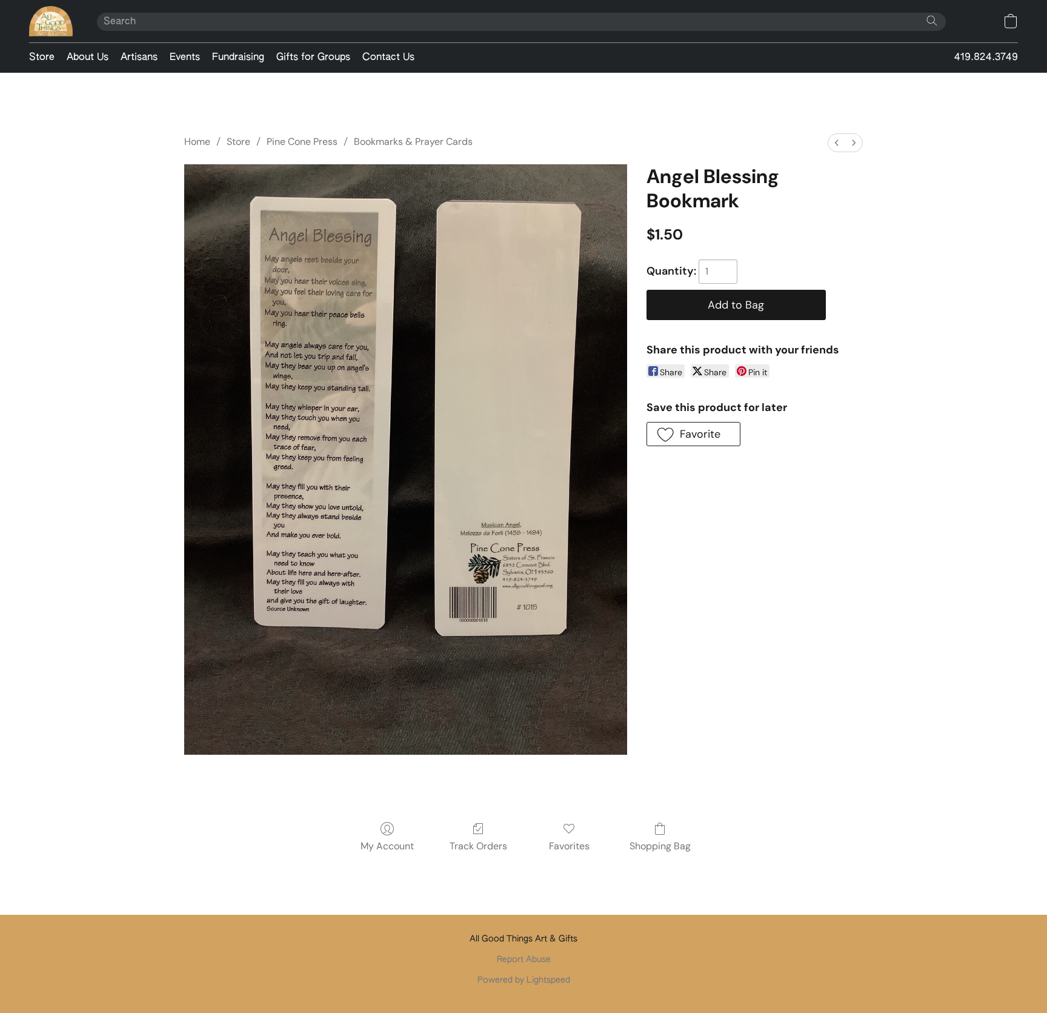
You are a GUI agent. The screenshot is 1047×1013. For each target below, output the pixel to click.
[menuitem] (836, 143)
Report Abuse (524, 959)
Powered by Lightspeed (523, 980)
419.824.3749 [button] (986, 57)
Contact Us (388, 57)
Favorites (569, 846)
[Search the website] (932, 20)
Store (42, 57)
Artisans (139, 57)
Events (185, 57)
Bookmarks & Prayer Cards (413, 141)
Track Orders (478, 846)
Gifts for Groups (313, 57)
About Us (87, 57)
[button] (51, 21)
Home (197, 141)
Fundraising (238, 57)
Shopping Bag (660, 846)
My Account (387, 846)
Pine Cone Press (302, 141)
